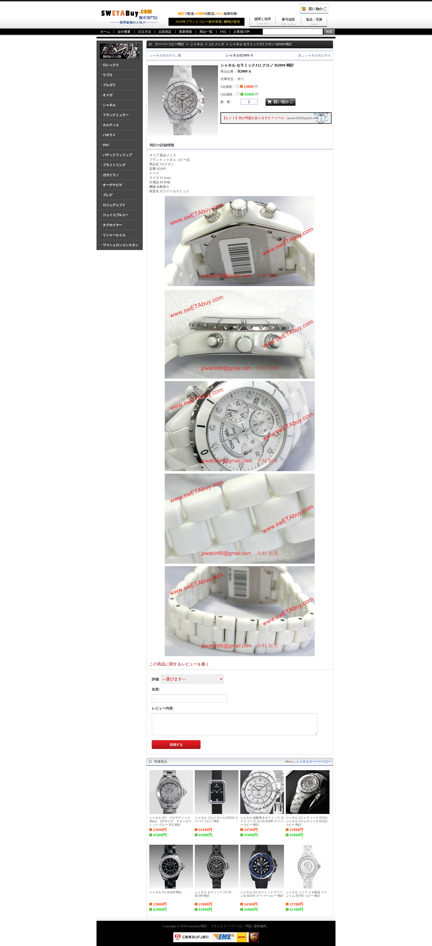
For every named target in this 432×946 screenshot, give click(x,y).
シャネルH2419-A (162, 55)
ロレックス (111, 65)
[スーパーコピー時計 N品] (129, 23)
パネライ (109, 135)
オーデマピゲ (112, 185)
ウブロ (107, 75)
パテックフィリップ (117, 155)
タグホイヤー (112, 225)
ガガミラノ (111, 175)
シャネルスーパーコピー (314, 761)
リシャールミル (114, 235)
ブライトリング (114, 165)
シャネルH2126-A (317, 55)
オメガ (107, 95)
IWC (106, 145)
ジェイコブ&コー (115, 215)
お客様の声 (242, 32)
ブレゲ (107, 195)
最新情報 (185, 32)
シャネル (109, 105)
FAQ (223, 32)
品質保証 (165, 32)
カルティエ (111, 125)
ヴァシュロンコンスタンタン (119, 246)
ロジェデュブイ (114, 205)
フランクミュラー (116, 115)
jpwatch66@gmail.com (303, 118)
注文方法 (144, 32)
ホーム (105, 32)
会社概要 (124, 32)
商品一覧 (206, 32)
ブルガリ (109, 85)
